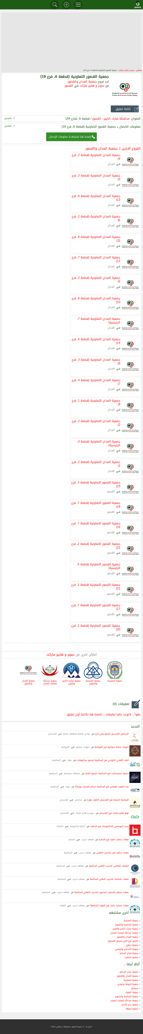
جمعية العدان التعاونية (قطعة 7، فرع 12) (96, 259)
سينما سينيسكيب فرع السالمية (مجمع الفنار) (107, 773)
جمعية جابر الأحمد (129, 1005)
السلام (71, 839)
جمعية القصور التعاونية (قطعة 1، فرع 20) (95, 627)
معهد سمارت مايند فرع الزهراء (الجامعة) (109, 905)
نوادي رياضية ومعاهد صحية (76, 734)
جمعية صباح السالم (129, 953)
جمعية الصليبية (114, 680)
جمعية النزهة (132, 1009)
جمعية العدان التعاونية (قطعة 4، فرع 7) (96, 382)
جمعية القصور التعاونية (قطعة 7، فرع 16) (95, 525)
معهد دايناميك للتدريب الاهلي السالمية (109, 879)
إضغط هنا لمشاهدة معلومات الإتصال (70, 136)
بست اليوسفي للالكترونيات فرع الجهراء (109, 826)
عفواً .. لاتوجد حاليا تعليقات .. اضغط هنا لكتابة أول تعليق (104, 714)
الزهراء (63, 905)
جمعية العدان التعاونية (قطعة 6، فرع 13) (96, 197)
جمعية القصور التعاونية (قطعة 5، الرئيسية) (98, 566)
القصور (68, 86)
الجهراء (59, 826)
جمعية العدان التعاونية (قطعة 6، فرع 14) (96, 341)
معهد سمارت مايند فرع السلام (114, 839)
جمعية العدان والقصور (82, 81)
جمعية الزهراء (131, 992)
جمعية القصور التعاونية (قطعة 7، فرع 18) (95, 504)
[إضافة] (66, 4)
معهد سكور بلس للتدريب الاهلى (112, 853)
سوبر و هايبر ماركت (126, 70)
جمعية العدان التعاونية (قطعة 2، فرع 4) (96, 157)
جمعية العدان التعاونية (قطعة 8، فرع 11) (96, 238)
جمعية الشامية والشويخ (93, 682)
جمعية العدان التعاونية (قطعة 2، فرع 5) (96, 279)
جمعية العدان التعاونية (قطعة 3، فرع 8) (96, 361)
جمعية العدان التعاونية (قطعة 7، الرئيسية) (98, 320)
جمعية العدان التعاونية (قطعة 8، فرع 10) (96, 300)
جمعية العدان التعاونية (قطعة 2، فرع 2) (96, 423)
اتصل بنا (89, 1026)
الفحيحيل (52, 734)
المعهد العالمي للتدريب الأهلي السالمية (109, 866)
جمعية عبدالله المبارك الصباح (50, 682)
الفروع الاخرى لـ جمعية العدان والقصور (113, 148)
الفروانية (65, 747)
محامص (78, 800)
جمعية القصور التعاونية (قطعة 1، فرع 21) (95, 586)
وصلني (139, 70)
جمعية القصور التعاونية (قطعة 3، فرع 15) (95, 484)
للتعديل (8, 118)
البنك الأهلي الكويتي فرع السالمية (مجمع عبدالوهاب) (103, 760)
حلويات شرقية (83, 747)
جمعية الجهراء (131, 957)
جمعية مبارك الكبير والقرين (71, 682)
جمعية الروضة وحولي (127, 984)
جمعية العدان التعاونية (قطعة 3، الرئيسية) (98, 443)
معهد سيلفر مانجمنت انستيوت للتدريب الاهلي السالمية (101, 892)
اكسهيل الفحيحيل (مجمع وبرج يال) (112, 734)
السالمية (56, 760)
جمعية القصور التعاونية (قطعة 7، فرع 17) (95, 607)
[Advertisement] (71, 41)
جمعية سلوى (131, 945)
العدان (111, 164)
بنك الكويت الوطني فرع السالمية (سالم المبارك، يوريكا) (102, 787)
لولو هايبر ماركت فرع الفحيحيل (114, 813)
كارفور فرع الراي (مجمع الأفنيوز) (123, 941)
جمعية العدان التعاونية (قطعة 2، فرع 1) (96, 463)
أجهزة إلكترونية (77, 826)
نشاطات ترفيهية (72, 773)
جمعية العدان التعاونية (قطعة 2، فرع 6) (96, 218)
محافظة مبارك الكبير (117, 118)
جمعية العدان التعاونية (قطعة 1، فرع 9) (96, 402)
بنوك (69, 760)
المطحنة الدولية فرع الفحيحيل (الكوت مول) (108, 800)
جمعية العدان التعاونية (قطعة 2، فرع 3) (96, 177)
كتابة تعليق (123, 109)
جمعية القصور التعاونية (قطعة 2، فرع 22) (95, 545)
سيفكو (134, 988)
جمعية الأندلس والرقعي (126, 949)
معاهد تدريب (87, 839)
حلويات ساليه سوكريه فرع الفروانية (112, 747)
